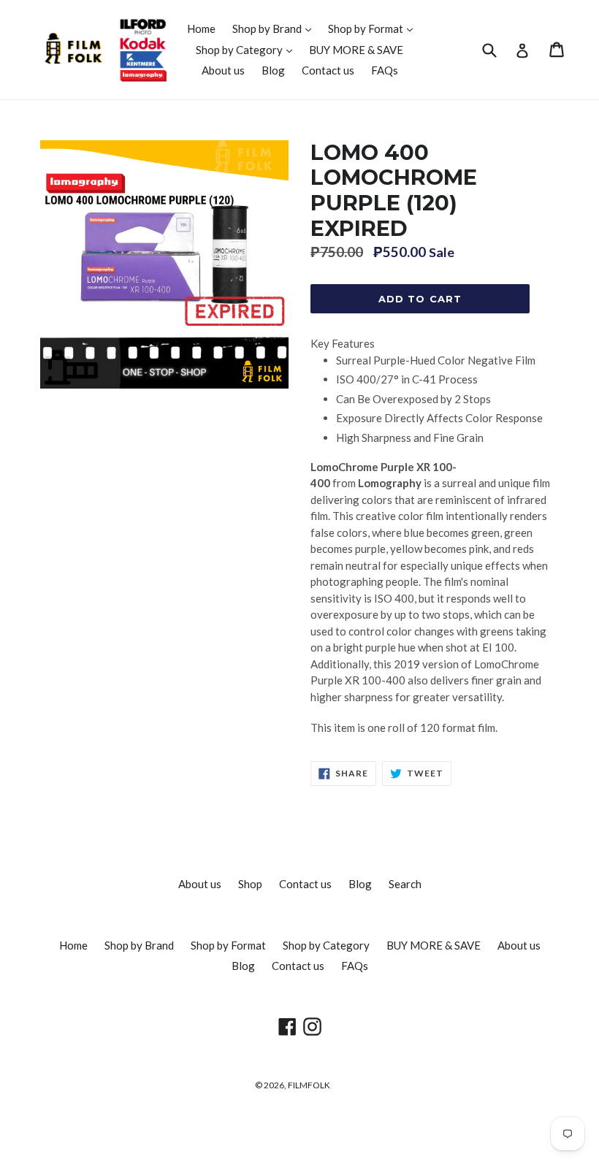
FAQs (384, 70)
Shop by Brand (275, 28)
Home (201, 28)
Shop (250, 883)
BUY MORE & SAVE (356, 49)
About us (223, 70)
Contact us (328, 70)
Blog (273, 70)
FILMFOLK (309, 1085)
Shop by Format (374, 28)
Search (405, 883)
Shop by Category (248, 49)
